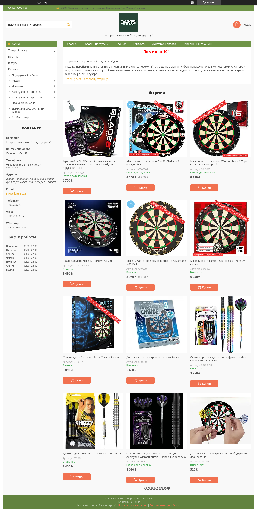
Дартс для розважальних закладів (28, 110)
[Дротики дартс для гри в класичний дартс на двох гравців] (220, 421)
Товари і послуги (19, 50)
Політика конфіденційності (165, 505)
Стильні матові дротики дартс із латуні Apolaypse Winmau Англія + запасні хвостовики (156, 455)
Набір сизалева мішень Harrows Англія (87, 260)
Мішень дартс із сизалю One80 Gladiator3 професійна (152, 163)
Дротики (17, 86)
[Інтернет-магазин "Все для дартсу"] (128, 22)
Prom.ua (147, 498)
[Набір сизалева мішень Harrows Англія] (93, 228)
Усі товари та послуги (157, 487)
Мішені (16, 80)
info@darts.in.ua (16, 193)
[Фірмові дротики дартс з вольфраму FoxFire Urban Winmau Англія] (220, 324)
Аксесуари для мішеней (26, 92)
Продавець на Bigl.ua (128, 502)
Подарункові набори (25, 75)
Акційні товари (21, 117)
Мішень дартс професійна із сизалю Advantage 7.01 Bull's (156, 262)
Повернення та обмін (197, 44)
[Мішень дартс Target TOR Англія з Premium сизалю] (220, 228)
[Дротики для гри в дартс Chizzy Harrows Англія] (93, 421)
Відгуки (12, 63)
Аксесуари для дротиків (27, 97)
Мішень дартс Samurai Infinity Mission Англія (91, 357)
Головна (71, 44)
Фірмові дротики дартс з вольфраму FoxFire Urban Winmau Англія (218, 358)
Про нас (13, 56)
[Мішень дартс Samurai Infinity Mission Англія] (93, 324)
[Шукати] (68, 24)
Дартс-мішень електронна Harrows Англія (153, 357)
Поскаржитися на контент (132, 505)
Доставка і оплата (164, 44)
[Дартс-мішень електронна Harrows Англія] (156, 324)
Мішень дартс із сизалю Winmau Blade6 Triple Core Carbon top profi (219, 163)
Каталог (13, 69)
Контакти (139, 44)
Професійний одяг (23, 103)
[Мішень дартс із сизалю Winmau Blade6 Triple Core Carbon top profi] (220, 128)
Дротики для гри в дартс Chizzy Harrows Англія (92, 453)
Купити (79, 190)
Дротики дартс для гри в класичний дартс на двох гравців (218, 455)
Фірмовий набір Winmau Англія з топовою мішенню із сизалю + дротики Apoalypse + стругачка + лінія (89, 165)
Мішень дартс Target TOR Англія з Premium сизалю (218, 262)
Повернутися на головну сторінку (86, 79)
